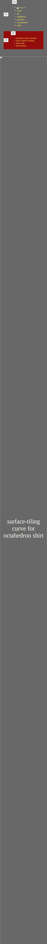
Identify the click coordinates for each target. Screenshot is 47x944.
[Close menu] (14, 2)
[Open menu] (6, 14)
